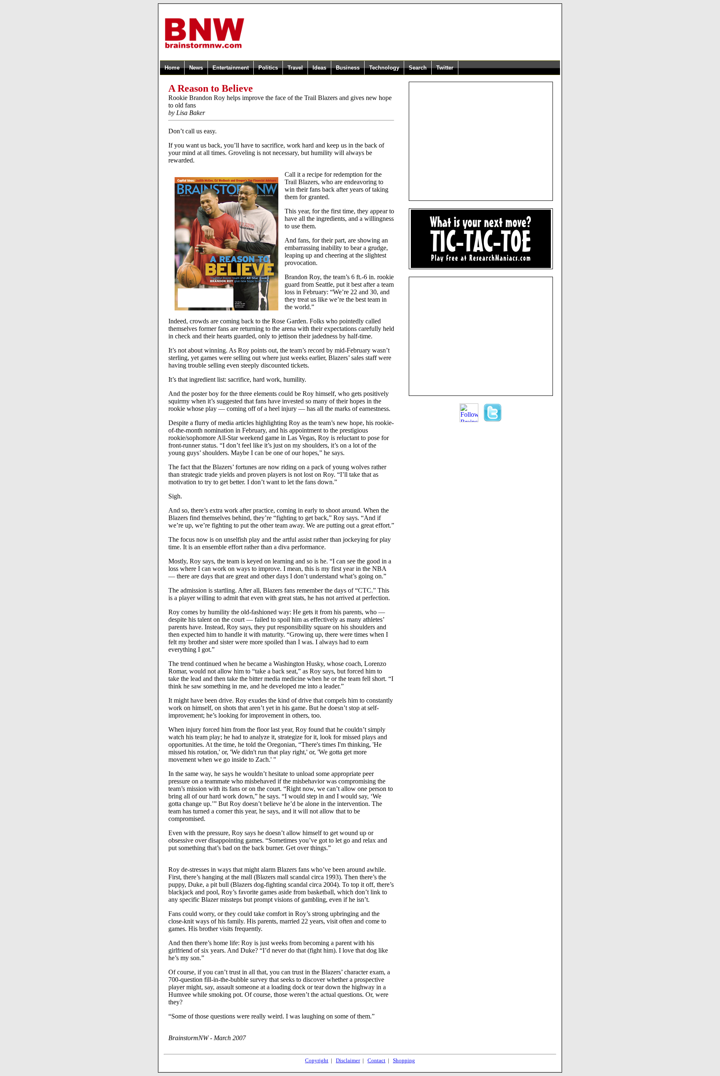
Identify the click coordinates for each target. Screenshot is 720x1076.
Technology (384, 68)
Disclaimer (348, 1060)
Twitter (444, 68)
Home (172, 68)
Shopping (404, 1060)
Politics (268, 68)
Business (348, 68)
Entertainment (230, 68)
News (196, 68)
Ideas (319, 68)
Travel (295, 68)
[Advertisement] (402, 33)
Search (418, 68)
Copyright (316, 1060)
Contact (376, 1060)
